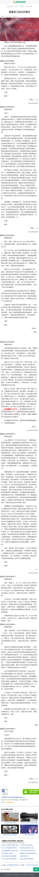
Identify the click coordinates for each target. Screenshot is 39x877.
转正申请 (29, 6)
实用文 (22, 6)
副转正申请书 (24, 856)
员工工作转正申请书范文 (9, 859)
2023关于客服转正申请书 (9, 848)
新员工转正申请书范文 (27, 859)
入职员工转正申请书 (26, 845)
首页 (15, 6)
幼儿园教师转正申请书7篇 (10, 850)
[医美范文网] (19, 2)
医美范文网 (16, 874)
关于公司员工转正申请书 (27, 850)
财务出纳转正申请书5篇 (9, 856)
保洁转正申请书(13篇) (26, 848)
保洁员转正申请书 (7, 853)
